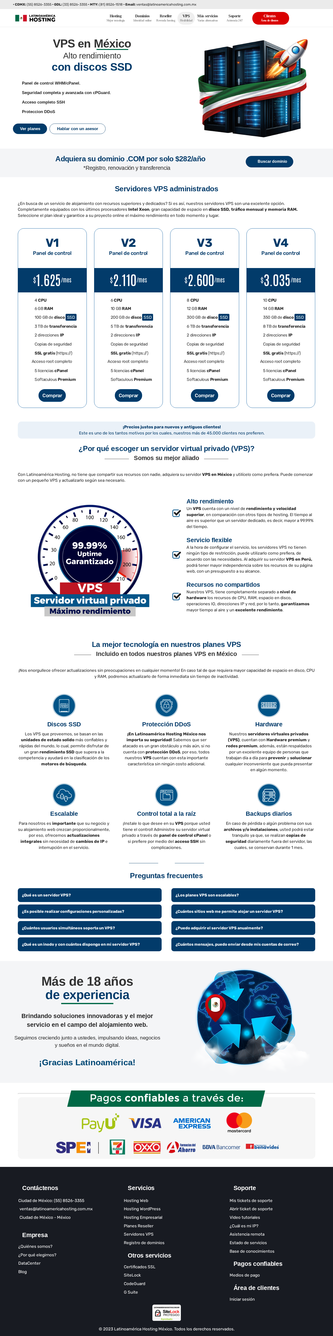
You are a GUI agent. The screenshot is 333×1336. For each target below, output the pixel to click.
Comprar (52, 395)
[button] (30, 129)
